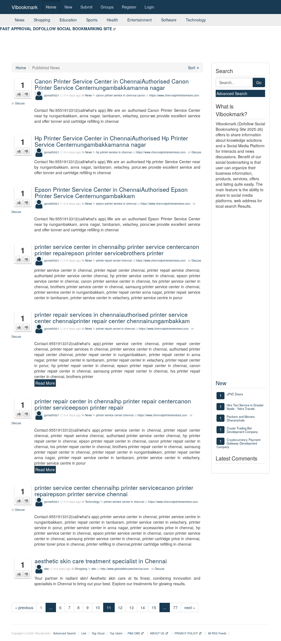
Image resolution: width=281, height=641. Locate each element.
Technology (196, 20)
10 (97, 607)
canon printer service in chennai (116, 95)
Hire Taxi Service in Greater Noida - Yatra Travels (245, 407)
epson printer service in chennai (116, 204)
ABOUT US (157, 633)
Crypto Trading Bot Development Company (242, 430)
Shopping (42, 20)
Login (149, 7)
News (19, 20)
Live (83, 633)
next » (189, 607)
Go (259, 82)
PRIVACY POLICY (186, 633)
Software (168, 20)
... (50, 607)
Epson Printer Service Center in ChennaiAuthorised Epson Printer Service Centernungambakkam (111, 192)
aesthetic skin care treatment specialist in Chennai (101, 561)
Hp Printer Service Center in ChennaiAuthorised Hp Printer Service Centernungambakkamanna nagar (111, 141)
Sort (192, 67)
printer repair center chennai (114, 260)
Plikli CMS (134, 633)
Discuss (20, 103)
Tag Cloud (98, 633)
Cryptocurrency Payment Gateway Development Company (238, 443)
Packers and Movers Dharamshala (241, 418)
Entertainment (139, 20)
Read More (45, 383)
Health (112, 20)
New (68, 7)
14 (142, 607)
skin (46, 569)
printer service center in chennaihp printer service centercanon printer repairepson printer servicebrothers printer (117, 249)
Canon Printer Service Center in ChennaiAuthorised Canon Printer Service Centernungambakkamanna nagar (112, 84)
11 (109, 607)
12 (120, 607)
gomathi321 (51, 95)
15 (154, 607)
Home (51, 7)
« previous (24, 607)
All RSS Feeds (217, 633)
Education (68, 20)
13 (131, 607)
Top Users (116, 633)
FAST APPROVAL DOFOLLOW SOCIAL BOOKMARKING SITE (56, 28)
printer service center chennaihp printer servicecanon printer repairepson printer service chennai (114, 490)
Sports (91, 20)
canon (141, 95)
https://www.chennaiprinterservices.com (174, 95)
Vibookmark (25, 6)
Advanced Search (232, 93)
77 (175, 607)
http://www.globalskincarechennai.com (124, 569)
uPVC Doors (235, 394)
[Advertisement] (100, 43)
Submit (86, 7)
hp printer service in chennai (114, 152)
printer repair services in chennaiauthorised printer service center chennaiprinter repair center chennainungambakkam (112, 317)
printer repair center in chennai (115, 329)
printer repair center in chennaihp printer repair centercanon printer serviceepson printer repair (113, 404)
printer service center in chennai (124, 502)
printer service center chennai (114, 415)
